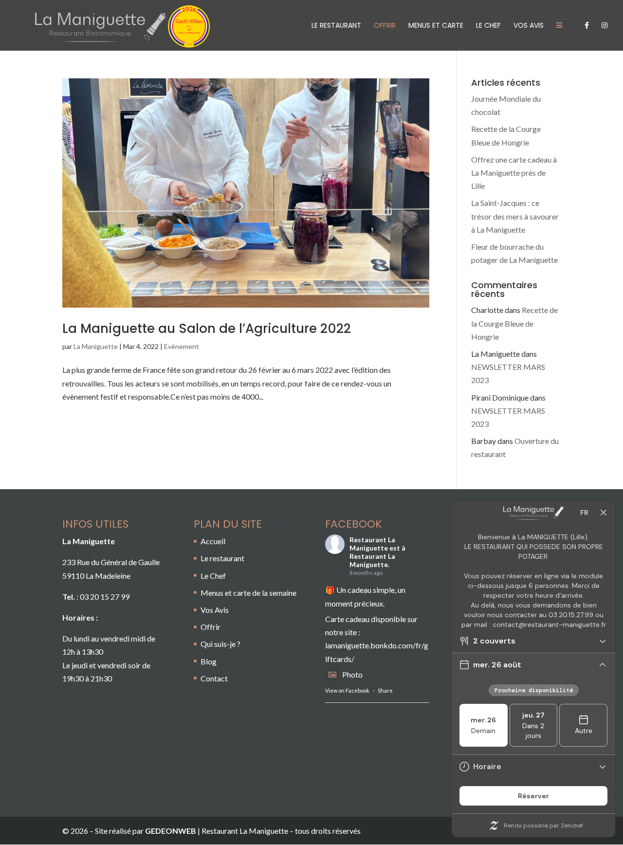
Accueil (213, 541)
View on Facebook (347, 690)
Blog (209, 661)
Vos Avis (528, 26)
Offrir (210, 626)
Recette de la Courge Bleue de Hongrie (514, 323)
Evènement (181, 346)
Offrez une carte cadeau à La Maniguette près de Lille (514, 172)
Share (385, 690)
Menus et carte (435, 26)
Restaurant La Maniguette (372, 543)
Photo (352, 674)
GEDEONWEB (170, 830)
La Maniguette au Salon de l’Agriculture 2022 (206, 328)
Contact (214, 678)
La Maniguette (95, 346)
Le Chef (488, 26)
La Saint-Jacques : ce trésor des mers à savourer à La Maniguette (515, 216)
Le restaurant (336, 26)
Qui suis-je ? (220, 643)
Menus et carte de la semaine (248, 592)
